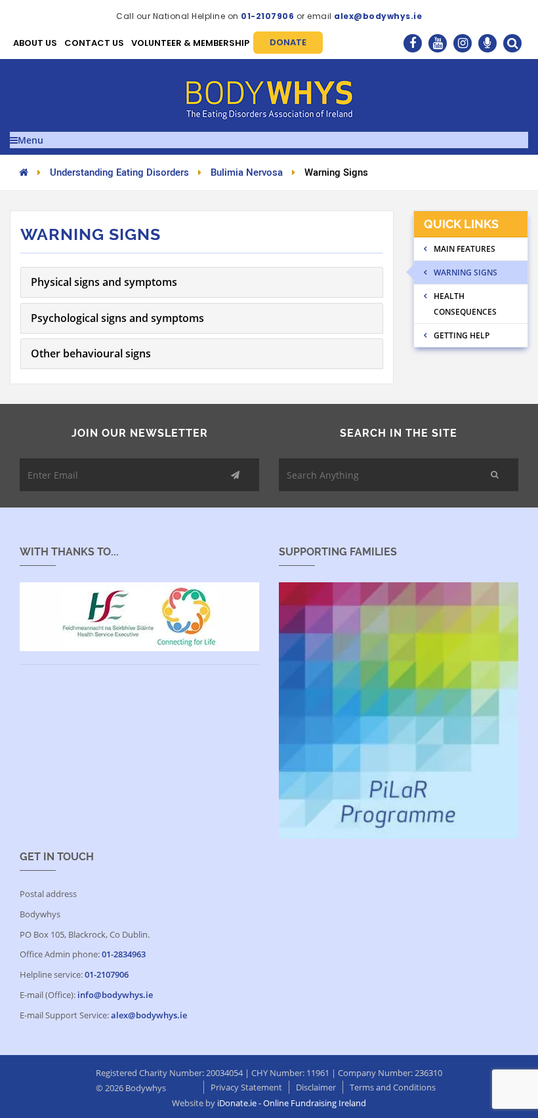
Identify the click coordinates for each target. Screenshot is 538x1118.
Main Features (464, 248)
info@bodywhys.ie (115, 995)
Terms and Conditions (393, 1087)
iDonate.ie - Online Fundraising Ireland (291, 1103)
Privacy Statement (246, 1087)
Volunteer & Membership (190, 43)
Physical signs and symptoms (104, 282)
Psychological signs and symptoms (117, 318)
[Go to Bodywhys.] (23, 171)
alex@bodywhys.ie (378, 16)
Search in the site (398, 433)
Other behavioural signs (91, 353)
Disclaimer (316, 1087)
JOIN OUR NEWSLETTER (140, 433)
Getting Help (461, 335)
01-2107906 (267, 16)
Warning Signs (465, 272)
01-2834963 (124, 954)
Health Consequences (465, 303)
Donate (288, 42)
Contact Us (94, 43)
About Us (35, 43)
